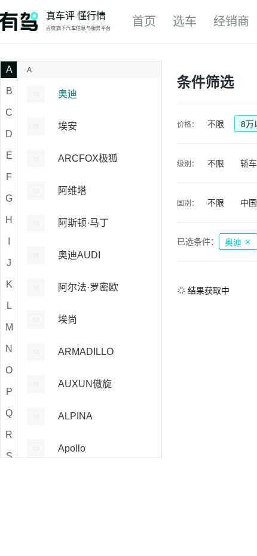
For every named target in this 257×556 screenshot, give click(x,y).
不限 (215, 124)
